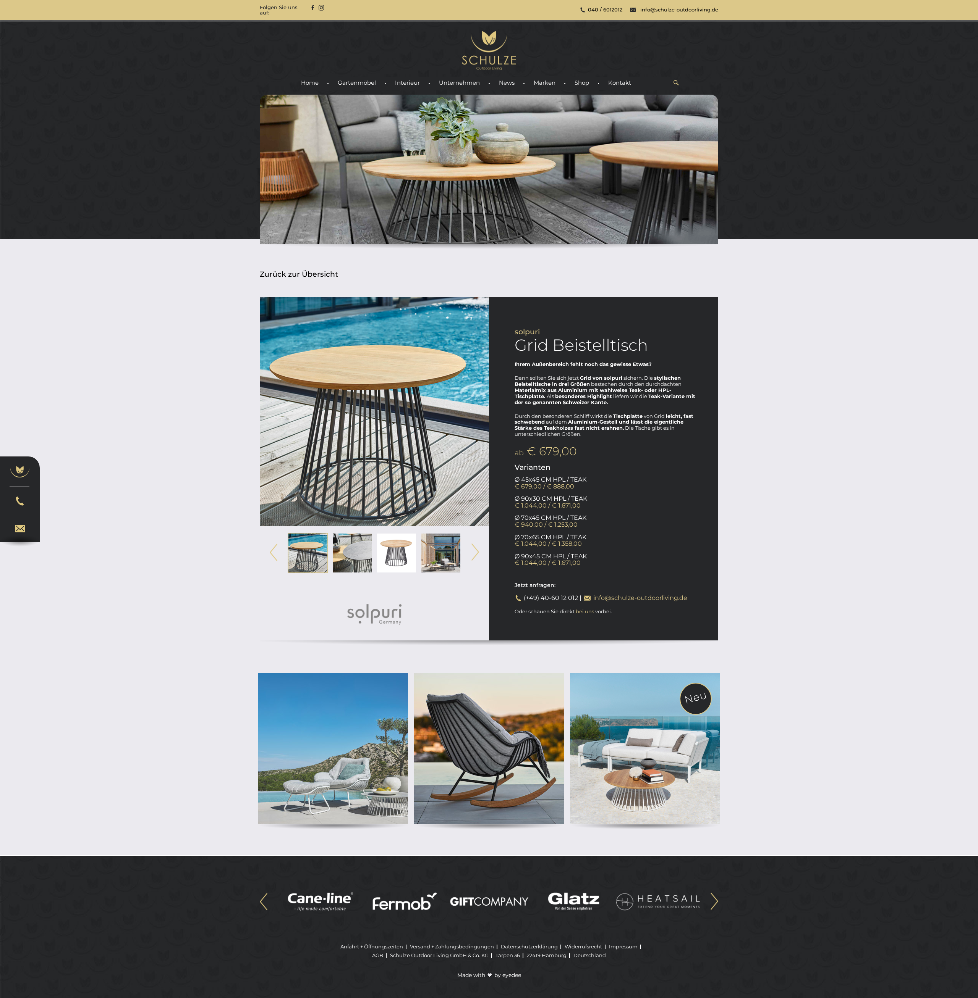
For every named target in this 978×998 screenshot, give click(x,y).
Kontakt (619, 83)
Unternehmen (459, 83)
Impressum (623, 946)
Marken (544, 83)
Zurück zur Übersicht (299, 275)
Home (310, 83)
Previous (273, 552)
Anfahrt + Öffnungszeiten (371, 946)
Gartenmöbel (357, 83)
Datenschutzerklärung (529, 946)
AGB (377, 955)
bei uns (585, 611)
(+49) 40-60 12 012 (551, 597)
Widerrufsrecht (583, 946)
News (507, 83)
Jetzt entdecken (333, 778)
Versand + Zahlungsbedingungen (452, 946)
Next (475, 553)
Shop (582, 83)
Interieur (407, 83)
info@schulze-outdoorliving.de (679, 9)
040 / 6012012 (605, 9)
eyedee (511, 975)
